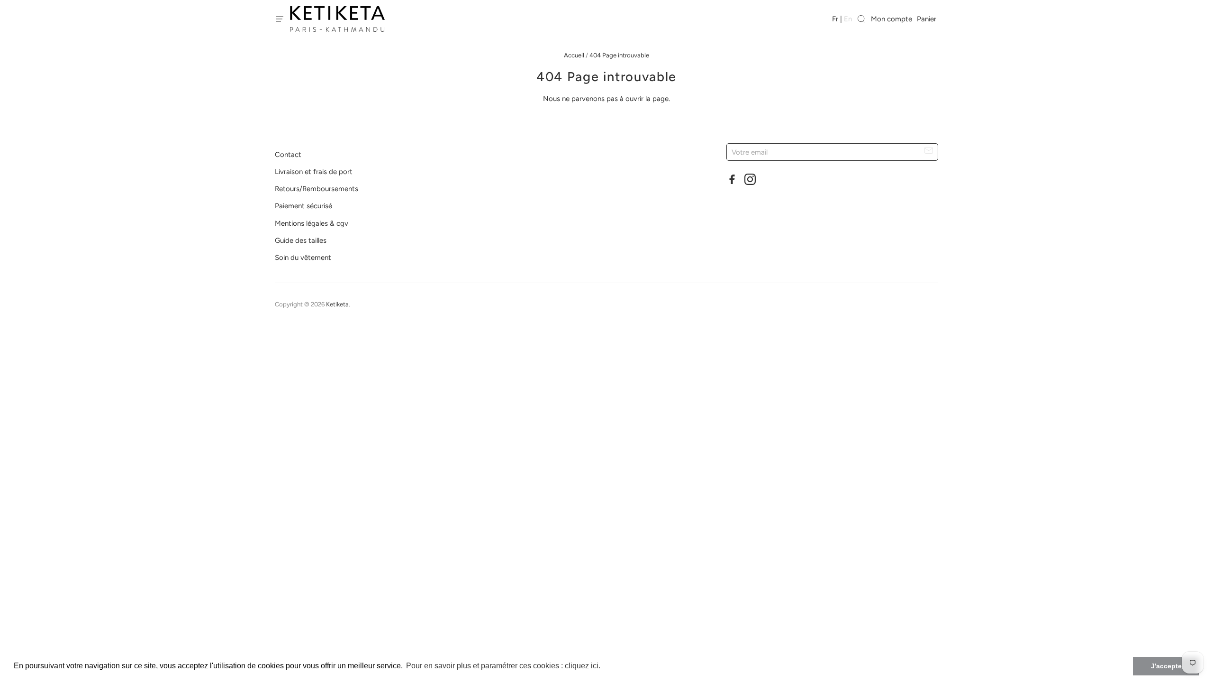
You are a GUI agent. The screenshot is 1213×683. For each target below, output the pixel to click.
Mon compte (891, 19)
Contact (288, 154)
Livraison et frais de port (314, 171)
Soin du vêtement (303, 257)
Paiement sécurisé (303, 206)
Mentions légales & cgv (311, 223)
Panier (927, 19)
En (848, 19)
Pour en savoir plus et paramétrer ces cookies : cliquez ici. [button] (503, 666)
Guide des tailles (300, 240)
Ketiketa (337, 304)
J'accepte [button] (1166, 666)
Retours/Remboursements (316, 189)
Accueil (574, 55)
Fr (835, 19)
